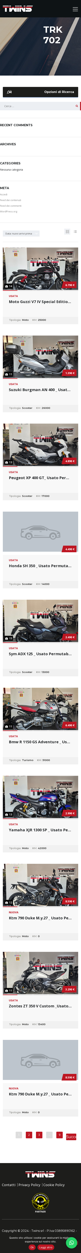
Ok (32, 1247)
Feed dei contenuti (10, 200)
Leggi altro (45, 1247)
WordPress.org (8, 211)
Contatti (8, 1185)
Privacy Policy (29, 1185)
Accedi (3, 194)
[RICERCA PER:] (40, 106)
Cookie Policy (54, 1185)
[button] (71, 1242)
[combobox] (21, 233)
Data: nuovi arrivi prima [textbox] (18, 233)
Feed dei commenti (10, 205)
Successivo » (71, 1137)
